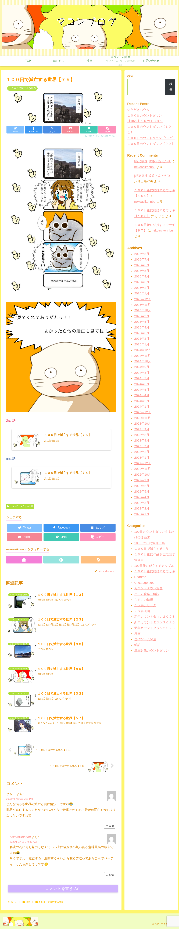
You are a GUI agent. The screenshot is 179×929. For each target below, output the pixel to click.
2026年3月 (141, 282)
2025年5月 (141, 321)
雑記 (137, 645)
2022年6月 (141, 486)
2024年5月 (141, 389)
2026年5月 (141, 271)
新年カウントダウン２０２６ (154, 628)
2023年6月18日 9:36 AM (23, 841)
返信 (111, 826)
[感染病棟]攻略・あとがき (152, 161)
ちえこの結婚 (143, 599)
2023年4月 (141, 440)
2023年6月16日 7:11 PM (19, 798)
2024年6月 (141, 384)
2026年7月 (141, 259)
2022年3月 (141, 503)
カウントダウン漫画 (148, 588)
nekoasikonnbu (20, 837)
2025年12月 (142, 299)
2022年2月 (141, 508)
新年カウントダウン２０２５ (154, 622)
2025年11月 (142, 304)
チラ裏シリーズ (145, 605)
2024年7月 (141, 378)
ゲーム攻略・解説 (146, 594)
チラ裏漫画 (142, 611)
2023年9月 (141, 429)
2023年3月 (141, 446)
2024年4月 (141, 395)
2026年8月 (141, 254)
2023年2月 (141, 452)
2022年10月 (142, 474)
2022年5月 (141, 491)
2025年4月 (141, 327)
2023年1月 (141, 457)
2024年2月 (141, 401)
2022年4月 (141, 497)
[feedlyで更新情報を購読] (61, 559)
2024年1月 (141, 406)
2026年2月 (141, 288)
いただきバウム (138, 109)
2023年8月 (141, 435)
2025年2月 (141, 338)
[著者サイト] (24, 559)
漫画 (137, 633)
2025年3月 (141, 333)
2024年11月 (142, 355)
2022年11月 (142, 469)
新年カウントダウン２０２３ (154, 616)
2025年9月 (141, 316)
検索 (130, 76)
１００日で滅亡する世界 (21, 506)
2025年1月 (141, 344)
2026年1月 (141, 293)
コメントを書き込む (63, 888)
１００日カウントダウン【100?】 (151, 138)
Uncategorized (144, 582)
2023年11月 (142, 418)
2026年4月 (141, 276)
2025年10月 (142, 310)
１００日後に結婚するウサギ (154, 571)
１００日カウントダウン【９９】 (150, 144)
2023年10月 (142, 423)
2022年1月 (141, 514)
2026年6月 (141, 265)
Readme (140, 577)
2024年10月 (142, 361)
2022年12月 (142, 463)
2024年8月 (141, 372)
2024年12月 (142, 350)
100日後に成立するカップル (154, 565)
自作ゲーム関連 (145, 639)
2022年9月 (141, 480)
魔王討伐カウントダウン (151, 650)
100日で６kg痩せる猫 (149, 543)
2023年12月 (142, 412)
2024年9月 (141, 367)
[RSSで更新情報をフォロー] (98, 559)
